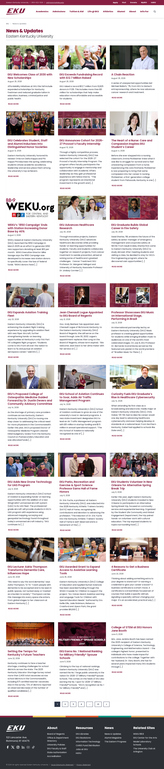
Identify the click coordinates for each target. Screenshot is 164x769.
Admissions (59, 11)
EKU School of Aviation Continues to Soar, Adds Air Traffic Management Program (82, 397)
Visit (124, 2)
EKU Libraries (82, 733)
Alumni (121, 11)
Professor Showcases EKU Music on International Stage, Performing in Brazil (132, 316)
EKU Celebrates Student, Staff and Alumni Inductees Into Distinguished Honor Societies (27, 144)
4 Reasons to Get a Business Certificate (130, 568)
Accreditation (54, 756)
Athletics (108, 11)
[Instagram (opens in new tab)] (17, 747)
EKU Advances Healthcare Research (77, 226)
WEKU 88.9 (138, 733)
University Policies (56, 744)
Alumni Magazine (113, 737)
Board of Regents (56, 733)
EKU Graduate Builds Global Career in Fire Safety (129, 226)
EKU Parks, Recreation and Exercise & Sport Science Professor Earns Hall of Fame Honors (79, 486)
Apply (115, 2)
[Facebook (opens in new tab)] (7, 747)
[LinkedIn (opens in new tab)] (23, 747)
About (132, 11)
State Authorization (57, 752)
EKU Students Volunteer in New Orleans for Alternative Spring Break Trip (131, 485)
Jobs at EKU (82, 749)
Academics (42, 11)
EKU (7, 24)
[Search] (155, 11)
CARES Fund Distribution (88, 745)
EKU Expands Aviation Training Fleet (28, 314)
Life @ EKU (93, 11)
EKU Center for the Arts (145, 737)
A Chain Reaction (122, 74)
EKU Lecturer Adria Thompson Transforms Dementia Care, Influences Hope (27, 570)
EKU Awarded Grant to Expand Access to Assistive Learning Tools (80, 570)
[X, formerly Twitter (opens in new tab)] (12, 747)
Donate (133, 2)
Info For (144, 11)
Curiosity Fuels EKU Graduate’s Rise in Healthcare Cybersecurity (133, 395)
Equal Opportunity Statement (62, 765)
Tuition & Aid (76, 11)
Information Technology (88, 741)
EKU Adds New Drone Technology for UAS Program (30, 483)
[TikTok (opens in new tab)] (33, 747)
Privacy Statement (83, 765)
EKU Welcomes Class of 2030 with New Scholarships (30, 76)
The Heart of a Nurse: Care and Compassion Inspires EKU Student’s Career (131, 144)
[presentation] (30, 57)
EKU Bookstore (83, 737)
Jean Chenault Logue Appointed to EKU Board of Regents (81, 314)
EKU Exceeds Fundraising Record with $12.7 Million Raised (81, 76)
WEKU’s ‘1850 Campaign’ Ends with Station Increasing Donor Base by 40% (27, 228)
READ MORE (14, 104)
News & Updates (113, 733)
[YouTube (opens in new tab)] (28, 747)
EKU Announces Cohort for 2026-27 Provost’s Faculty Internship (81, 142)
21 (98, 704)
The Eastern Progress (115, 741)
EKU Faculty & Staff (56, 748)
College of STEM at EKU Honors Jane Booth (131, 629)
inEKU (153, 2)
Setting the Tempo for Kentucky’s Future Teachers (26, 653)
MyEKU (144, 2)
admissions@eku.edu (55, 2)
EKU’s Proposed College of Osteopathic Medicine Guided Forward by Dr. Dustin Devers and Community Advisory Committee (30, 398)
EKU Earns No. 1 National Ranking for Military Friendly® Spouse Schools (81, 655)
